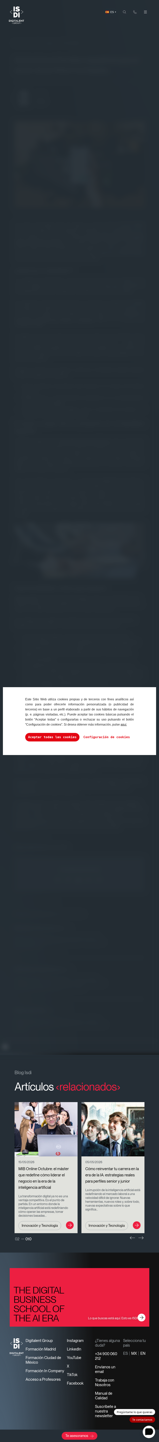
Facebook (75, 1383)
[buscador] (124, 12)
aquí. (124, 724)
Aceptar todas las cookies (52, 737)
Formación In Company (45, 1371)
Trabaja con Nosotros (104, 1382)
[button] (132, 1237)
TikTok (72, 1374)
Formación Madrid (41, 1349)
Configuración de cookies (106, 737)
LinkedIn (74, 1349)
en (142, 1353)
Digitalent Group (39, 1340)
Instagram (75, 1340)
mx (134, 1353)
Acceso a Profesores (43, 1379)
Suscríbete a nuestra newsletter (105, 1411)
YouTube (74, 1357)
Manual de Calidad (103, 1395)
